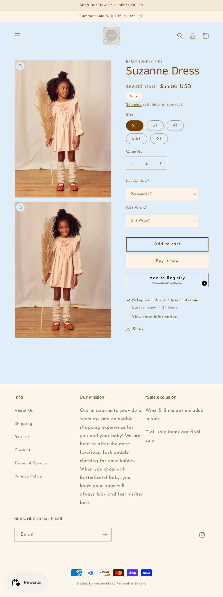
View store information (154, 317)
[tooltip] (204, 283)
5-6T (136, 138)
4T (175, 125)
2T (134, 125)
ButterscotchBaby (102, 583)
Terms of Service (31, 463)
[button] (17, 35)
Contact (22, 450)
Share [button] (138, 329)
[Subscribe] (104, 534)
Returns (22, 437)
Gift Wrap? (136, 208)
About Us (24, 411)
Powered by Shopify (132, 583)
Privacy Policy (28, 476)
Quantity (134, 152)
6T (159, 138)
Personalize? (137, 181)
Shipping (134, 104)
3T (155, 125)
